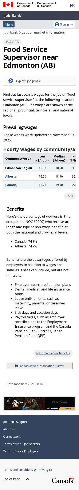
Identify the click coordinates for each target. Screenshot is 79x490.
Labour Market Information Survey (41, 366)
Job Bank (12, 15)
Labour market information (43, 32)
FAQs (70, 196)
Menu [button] (9, 24)
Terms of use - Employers (20, 451)
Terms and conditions (19, 470)
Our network (11, 436)
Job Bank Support (15, 422)
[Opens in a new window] (39, 403)
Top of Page (12, 479)
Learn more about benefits (53, 353)
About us (9, 429)
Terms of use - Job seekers (21, 444)
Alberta (11, 176)
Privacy (45, 470)
